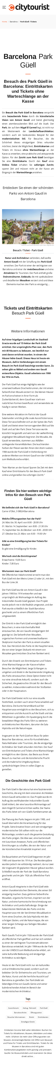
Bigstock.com (50, 245)
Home (4, 21)
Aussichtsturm (13, 1008)
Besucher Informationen (16, 1017)
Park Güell (43, 1008)
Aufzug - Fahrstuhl (29, 1008)
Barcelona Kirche (20, 1012)
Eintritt (31, 1017)
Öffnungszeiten (36, 1012)
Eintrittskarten (43, 1017)
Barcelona (14, 21)
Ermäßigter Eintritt (28, 1022)
